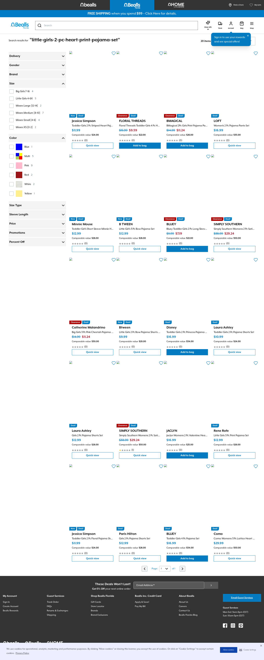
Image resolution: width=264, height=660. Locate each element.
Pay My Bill (140, 606)
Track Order (53, 602)
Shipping (51, 615)
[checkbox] (11, 91)
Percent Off (16, 242)
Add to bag (147, 146)
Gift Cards (96, 602)
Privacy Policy (22, 653)
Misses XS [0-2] (26, 127)
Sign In (6, 602)
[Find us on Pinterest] (241, 625)
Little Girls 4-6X (26, 98)
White (29, 184)
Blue (28, 146)
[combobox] (116, 25)
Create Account (10, 606)
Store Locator (97, 606)
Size (12, 83)
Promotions (17, 233)
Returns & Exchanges (57, 610)
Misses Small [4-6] (28, 120)
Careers (183, 606)
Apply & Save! (142, 602)
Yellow (29, 193)
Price (12, 223)
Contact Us (184, 610)
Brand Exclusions (99, 615)
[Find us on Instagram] (233, 625)
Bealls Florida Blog (188, 615)
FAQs (49, 606)
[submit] (211, 585)
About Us (183, 602)
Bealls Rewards (10, 610)
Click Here (152, 13)
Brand (13, 74)
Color (13, 138)
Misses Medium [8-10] (30, 112)
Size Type (15, 205)
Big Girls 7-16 (24, 91)
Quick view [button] (99, 146)
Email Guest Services (242, 597)
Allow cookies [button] (228, 650)
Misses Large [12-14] (28, 105)
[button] (248, 650)
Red (28, 174)
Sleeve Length (18, 214)
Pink (28, 165)
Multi (28, 156)
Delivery (14, 56)
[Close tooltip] (248, 36)
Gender (14, 65)
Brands (94, 610)
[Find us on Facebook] (225, 625)
